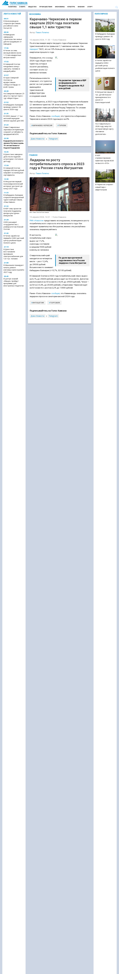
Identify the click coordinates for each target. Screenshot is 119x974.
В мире (22, 7)
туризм (62, 125)
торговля (55, 302)
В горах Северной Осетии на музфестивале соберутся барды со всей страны (11, 82)
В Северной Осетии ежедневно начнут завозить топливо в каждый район (11, 67)
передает (34, 49)
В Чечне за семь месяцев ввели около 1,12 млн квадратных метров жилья (12, 54)
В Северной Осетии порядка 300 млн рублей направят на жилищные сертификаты (13, 171)
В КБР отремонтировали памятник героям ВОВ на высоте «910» (104, 159)
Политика (12, 7)
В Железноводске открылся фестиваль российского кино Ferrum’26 (12, 24)
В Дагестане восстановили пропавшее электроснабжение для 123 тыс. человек (13, 254)
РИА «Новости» (37, 220)
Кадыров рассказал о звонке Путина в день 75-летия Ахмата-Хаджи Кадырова (13, 144)
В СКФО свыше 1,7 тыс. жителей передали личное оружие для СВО (13, 118)
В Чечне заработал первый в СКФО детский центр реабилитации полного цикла (13, 239)
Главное (33, 155)
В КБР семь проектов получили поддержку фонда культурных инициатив (12, 212)
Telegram (53, 138)
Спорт (90, 7)
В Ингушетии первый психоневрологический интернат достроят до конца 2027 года (13, 185)
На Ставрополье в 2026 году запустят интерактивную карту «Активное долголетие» (104, 129)
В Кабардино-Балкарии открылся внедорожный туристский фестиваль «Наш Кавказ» (13, 198)
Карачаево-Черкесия (42, 125)
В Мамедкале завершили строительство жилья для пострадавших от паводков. (12, 39)
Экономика (60, 7)
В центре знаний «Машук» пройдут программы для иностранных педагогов (13, 282)
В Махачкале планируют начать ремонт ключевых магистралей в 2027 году (13, 268)
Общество (32, 7)
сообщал (55, 116)
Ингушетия (38, 302)
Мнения (81, 7)
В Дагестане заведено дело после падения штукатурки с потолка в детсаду (13, 157)
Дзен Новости (37, 138)
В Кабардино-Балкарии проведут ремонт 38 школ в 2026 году (13, 107)
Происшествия (45, 7)
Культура (71, 7)
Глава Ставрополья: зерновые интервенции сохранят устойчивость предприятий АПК (13, 130)
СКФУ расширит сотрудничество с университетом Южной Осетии (13, 225)
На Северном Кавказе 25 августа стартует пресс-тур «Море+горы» (13, 95)
